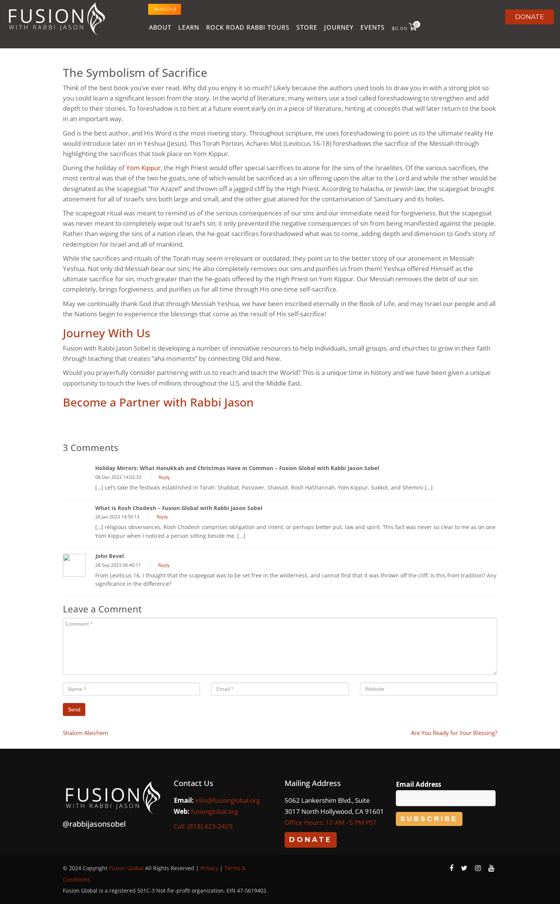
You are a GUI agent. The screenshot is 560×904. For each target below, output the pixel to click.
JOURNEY (339, 27)
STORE (306, 27)
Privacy (209, 868)
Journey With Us (106, 333)
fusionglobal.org (214, 811)
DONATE (529, 17)
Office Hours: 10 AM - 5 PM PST (330, 822)
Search (163, 9)
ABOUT (160, 27)
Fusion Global (126, 868)
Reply (164, 477)
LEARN (188, 27)
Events (372, 27)
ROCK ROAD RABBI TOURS (248, 27)
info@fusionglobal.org (227, 800)
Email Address (418, 784)
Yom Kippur (143, 167)
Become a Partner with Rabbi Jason (158, 402)
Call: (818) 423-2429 (203, 826)
